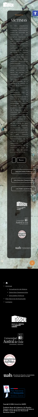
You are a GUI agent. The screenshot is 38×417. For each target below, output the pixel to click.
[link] (35, 13)
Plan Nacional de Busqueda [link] (15, 299)
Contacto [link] (8, 302)
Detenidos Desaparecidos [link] (18, 292)
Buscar (21, 160)
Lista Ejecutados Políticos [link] (23, 171)
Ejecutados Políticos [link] (16, 295)
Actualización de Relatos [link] (18, 289)
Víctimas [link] (8, 286)
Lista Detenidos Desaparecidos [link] (23, 180)
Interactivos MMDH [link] (20, 404)
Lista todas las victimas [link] (23, 189)
